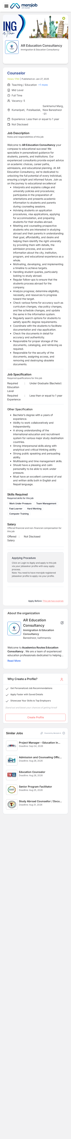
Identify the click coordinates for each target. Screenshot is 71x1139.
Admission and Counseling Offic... (40, 757)
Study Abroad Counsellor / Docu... (40, 801)
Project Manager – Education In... (39, 742)
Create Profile (35, 717)
